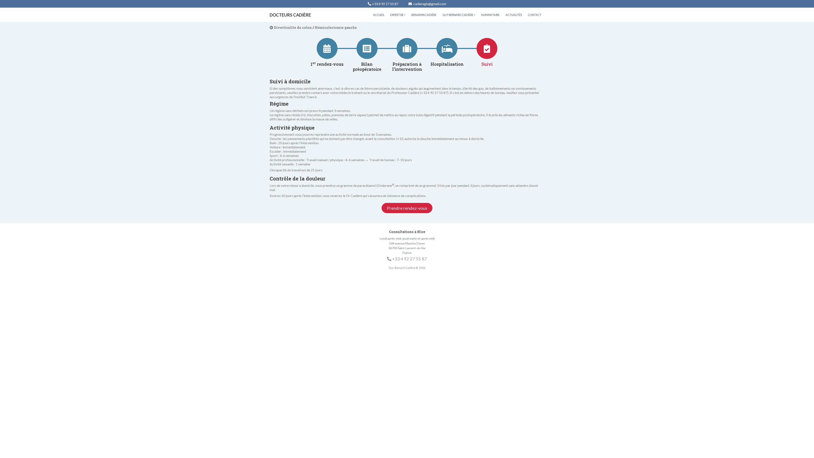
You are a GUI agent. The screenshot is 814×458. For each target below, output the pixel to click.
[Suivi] (487, 48)
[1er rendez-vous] (327, 48)
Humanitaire (490, 15)
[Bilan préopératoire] (367, 48)
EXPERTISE (397, 15)
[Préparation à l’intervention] (407, 48)
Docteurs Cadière (290, 14)
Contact (534, 15)
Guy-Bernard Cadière (457, 15)
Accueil (378, 15)
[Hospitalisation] (447, 48)
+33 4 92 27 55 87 (385, 4)
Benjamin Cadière (423, 15)
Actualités (514, 15)
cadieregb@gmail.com (429, 4)
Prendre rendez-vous (407, 208)
